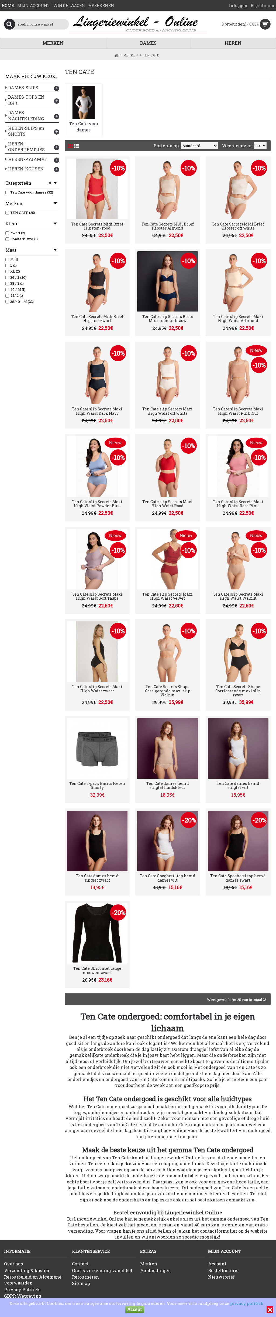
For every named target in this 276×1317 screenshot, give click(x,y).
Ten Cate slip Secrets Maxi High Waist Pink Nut (238, 411)
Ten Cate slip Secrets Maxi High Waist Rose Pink (238, 503)
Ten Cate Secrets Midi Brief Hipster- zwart (97, 318)
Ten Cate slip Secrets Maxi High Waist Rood (167, 503)
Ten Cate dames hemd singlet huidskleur (167, 785)
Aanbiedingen (155, 1270)
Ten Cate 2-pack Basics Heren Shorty (97, 785)
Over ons (13, 1263)
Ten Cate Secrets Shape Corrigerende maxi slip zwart (238, 690)
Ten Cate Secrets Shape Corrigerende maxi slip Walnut (167, 690)
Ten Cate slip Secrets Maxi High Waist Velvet (167, 596)
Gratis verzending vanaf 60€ (102, 1270)
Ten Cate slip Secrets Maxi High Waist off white (167, 411)
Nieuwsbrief (221, 1277)
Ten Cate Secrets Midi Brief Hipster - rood (97, 226)
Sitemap (81, 1283)
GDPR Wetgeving (22, 1296)
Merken (148, 1263)
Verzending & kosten (26, 1270)
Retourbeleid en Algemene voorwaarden (32, 1280)
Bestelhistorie (223, 1270)
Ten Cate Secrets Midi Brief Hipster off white (238, 226)
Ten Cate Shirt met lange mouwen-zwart (97, 970)
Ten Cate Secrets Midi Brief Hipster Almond (168, 226)
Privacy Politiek (22, 1289)
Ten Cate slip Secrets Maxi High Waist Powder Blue (97, 503)
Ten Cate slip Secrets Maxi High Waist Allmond (238, 318)
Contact (80, 1263)
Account (217, 1263)
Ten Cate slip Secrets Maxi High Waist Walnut (238, 596)
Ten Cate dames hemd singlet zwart (97, 877)
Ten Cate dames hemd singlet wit (238, 785)
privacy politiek (246, 1303)
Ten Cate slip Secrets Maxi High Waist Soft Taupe (97, 596)
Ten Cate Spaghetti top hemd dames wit (167, 877)
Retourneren (85, 1277)
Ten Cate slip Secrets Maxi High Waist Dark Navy (97, 411)
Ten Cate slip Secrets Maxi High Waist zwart (97, 688)
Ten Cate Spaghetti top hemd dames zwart (238, 877)
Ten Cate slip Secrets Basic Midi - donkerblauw (167, 318)
